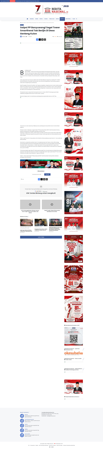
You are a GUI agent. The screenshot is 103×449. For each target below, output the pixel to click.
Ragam (45, 18)
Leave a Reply (41, 237)
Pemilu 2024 (51, 18)
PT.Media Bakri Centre (59, 443)
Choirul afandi (27, 433)
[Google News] (38, 191)
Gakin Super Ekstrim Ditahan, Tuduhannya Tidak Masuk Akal (26, 231)
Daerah (62, 18)
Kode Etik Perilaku (59, 445)
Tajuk (74, 18)
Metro (41, 18)
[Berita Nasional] (51, 9)
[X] (40, 39)
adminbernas (24, 36)
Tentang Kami (32, 445)
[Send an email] (26, 36)
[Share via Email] (42, 39)
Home (22, 22)
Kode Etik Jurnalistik (52, 445)
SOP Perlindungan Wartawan (43, 445)
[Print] (45, 39)
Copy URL (47, 174)
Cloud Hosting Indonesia (29, 419)
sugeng (26, 424)
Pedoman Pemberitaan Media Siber (69, 445)
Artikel (57, 18)
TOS (29, 445)
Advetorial (68, 18)
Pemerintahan (41, 171)
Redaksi (37, 445)
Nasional (32, 18)
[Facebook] (37, 39)
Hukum (36, 18)
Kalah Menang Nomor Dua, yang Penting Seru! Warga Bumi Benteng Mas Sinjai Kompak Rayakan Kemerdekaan (55, 229)
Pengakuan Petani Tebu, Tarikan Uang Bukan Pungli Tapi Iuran (41, 230)
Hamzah (26, 414)
